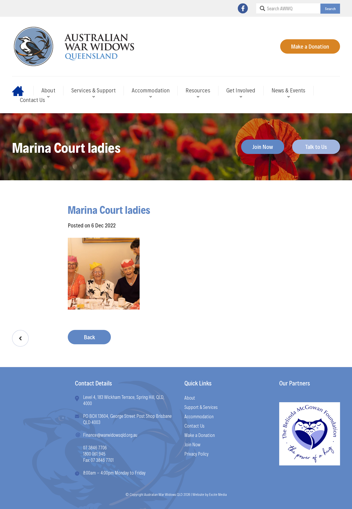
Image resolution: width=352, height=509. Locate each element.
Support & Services (201, 407)
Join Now (262, 146)
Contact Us (32, 99)
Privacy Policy (196, 454)
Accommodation (151, 90)
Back (89, 336)
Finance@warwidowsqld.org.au (110, 435)
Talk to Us (316, 146)
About (48, 90)
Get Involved (240, 90)
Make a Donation (310, 46)
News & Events (289, 90)
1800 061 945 (94, 454)
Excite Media (218, 494)
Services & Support (93, 90)
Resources (198, 90)
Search (330, 8)
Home (23, 91)
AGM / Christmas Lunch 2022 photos (20, 338)
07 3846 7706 (95, 447)
